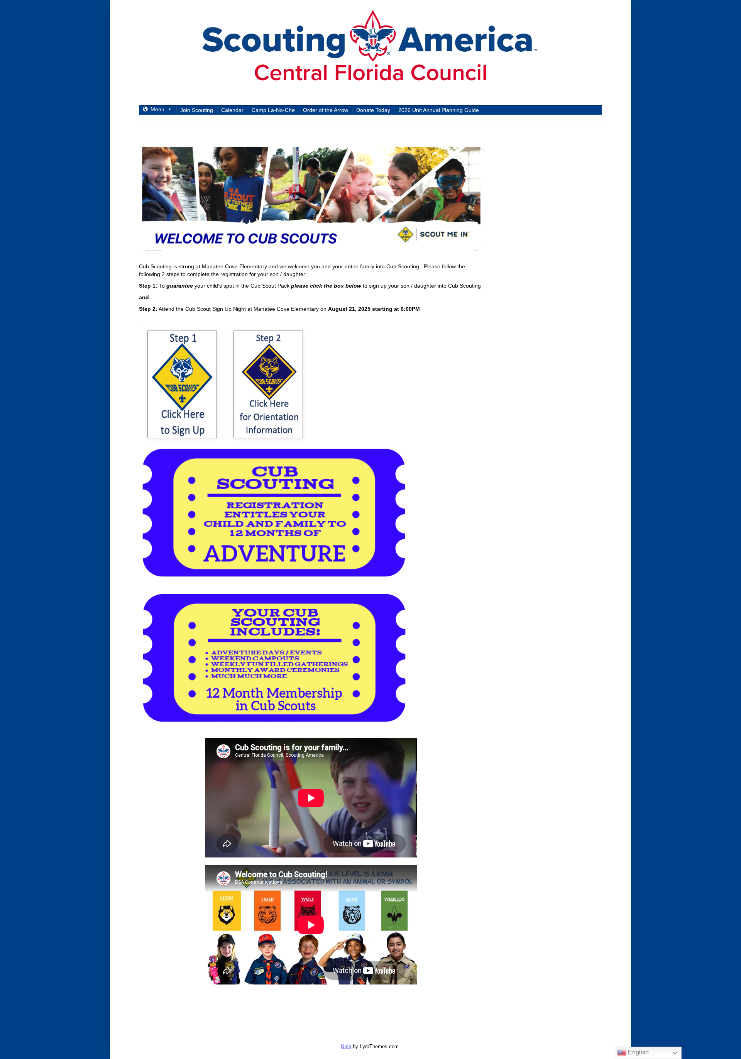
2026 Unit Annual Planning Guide (438, 110)
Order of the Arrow (325, 110)
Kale (346, 1046)
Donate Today (373, 110)
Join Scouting (196, 110)
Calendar (232, 110)
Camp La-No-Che (273, 110)
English (637, 1052)
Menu (157, 109)
